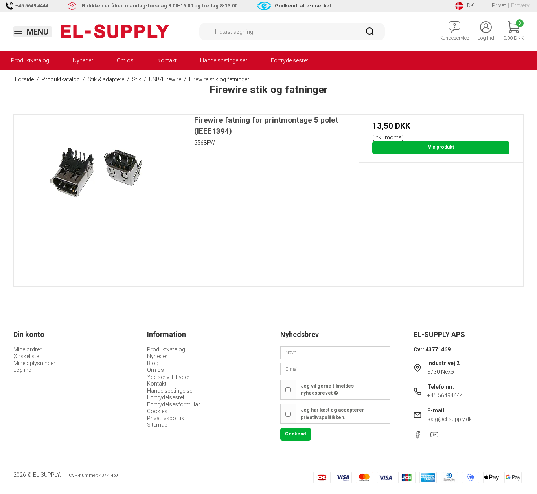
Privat (499, 5)
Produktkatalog (30, 60)
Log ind (22, 370)
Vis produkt (441, 147)
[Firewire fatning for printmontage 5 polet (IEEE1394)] (96, 197)
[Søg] (370, 34)
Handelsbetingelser (223, 60)
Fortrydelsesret (289, 60)
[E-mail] (335, 369)
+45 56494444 (445, 395)
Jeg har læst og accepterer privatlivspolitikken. (332, 413)
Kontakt (167, 60)
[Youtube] (434, 437)
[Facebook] (417, 437)
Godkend (295, 434)
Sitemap (157, 425)
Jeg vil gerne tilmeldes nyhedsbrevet (327, 389)
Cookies (157, 411)
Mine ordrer (27, 349)
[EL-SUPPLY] (115, 31)
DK (470, 5)
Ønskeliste (26, 356)
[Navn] (335, 352)
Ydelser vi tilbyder (168, 377)
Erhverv (520, 5)
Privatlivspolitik (165, 418)
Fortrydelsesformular (173, 404)
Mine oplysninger (34, 363)
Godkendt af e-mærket (303, 6)
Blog (152, 363)
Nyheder (83, 60)
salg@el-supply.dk (449, 419)
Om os (125, 60)
